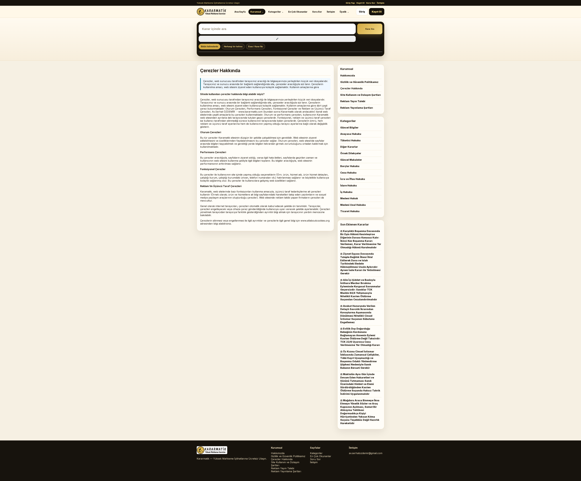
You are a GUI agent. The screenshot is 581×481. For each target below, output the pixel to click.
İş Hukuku (346, 192)
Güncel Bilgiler (349, 127)
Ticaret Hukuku (349, 211)
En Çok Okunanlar (297, 11)
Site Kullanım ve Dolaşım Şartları (360, 94)
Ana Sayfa (240, 11)
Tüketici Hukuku (350, 140)
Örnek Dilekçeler (350, 153)
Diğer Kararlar (349, 146)
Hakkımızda (347, 75)
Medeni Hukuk (349, 198)
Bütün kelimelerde (209, 46)
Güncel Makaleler (351, 159)
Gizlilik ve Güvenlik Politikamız (359, 82)
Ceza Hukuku (348, 172)
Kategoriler (274, 11)
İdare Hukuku (348, 185)
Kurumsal (255, 11)
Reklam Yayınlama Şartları (356, 107)
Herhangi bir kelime (233, 46)
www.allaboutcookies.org (315, 220)
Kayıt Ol (360, 3)
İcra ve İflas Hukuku (352, 179)
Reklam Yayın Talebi (352, 101)
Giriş (362, 11)
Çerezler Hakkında (351, 88)
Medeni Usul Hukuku (353, 204)
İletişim (380, 3)
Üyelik (343, 11)
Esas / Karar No (255, 46)
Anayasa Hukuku (350, 133)
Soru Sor (370, 3)
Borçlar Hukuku (349, 166)
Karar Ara (369, 29)
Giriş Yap (350, 3)
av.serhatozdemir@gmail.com (365, 453)
